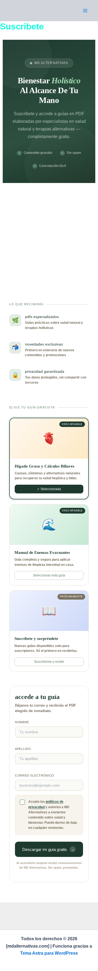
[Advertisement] (49, 235)
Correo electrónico (34, 775)
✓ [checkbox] (22, 802)
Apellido (23, 748)
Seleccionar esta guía (49, 575)
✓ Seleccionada (49, 489)
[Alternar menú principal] (85, 10)
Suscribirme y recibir (49, 662)
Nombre (22, 722)
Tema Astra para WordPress (49, 953)
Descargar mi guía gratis (48, 849)
